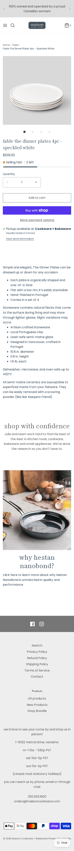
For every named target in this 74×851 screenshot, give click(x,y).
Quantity (9, 174)
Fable (15, 45)
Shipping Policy (37, 664)
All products (37, 698)
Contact (37, 676)
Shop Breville (37, 711)
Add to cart (37, 198)
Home (6, 45)
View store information (20, 238)
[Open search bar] (14, 25)
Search (37, 645)
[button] (37, 90)
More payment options (37, 220)
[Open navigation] (5, 25)
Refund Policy (37, 658)
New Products (37, 705)
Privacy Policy (37, 652)
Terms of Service (37, 670)
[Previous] (4, 9)
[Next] (70, 9)
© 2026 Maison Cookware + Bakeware (25, 838)
